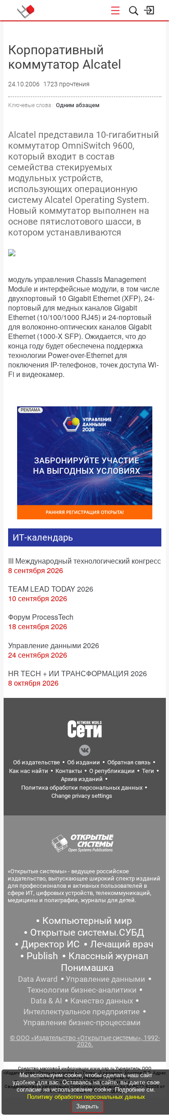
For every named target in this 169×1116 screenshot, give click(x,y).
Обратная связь (129, 762)
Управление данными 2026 (53, 645)
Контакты (68, 771)
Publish (42, 956)
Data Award (38, 979)
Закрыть (87, 1106)
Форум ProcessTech (40, 617)
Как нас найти (28, 771)
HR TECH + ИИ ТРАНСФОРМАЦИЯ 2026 (77, 673)
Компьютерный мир (87, 920)
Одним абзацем (78, 105)
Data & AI (46, 1000)
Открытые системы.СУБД (87, 932)
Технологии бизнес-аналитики (82, 989)
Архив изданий (82, 779)
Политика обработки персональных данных (81, 787)
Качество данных (101, 1000)
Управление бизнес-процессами (82, 1022)
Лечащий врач (121, 944)
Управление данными (105, 979)
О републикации (112, 771)
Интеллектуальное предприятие (81, 1011)
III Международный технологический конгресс (84, 561)
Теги (148, 771)
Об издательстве (36, 762)
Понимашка (87, 967)
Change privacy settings (81, 795)
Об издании (83, 762)
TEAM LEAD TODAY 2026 (50, 589)
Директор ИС (50, 944)
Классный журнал (108, 956)
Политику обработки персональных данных (86, 1096)
